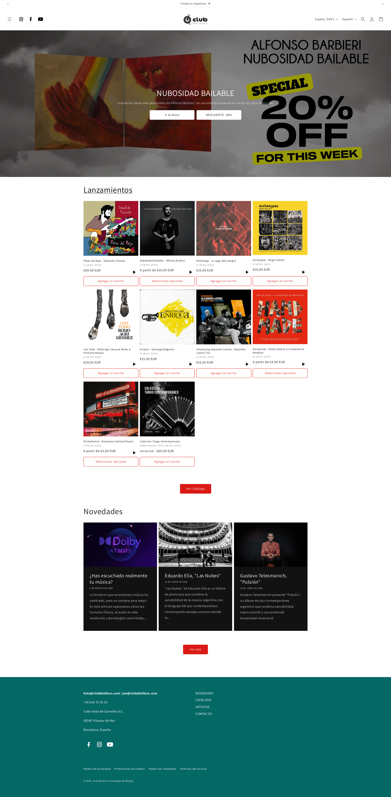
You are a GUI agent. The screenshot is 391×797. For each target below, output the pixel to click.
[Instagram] (21, 20)
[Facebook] (30, 20)
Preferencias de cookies (130, 769)
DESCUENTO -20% (219, 115)
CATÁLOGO (204, 700)
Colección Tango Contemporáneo (160, 441)
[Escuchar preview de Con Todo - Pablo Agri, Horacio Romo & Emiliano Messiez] (134, 364)
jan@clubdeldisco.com (140, 693)
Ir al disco (172, 115)
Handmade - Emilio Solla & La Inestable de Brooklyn (278, 351)
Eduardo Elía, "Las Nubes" (193, 575)
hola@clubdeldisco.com (102, 693)
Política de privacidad (97, 769)
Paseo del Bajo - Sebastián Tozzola (104, 260)
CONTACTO (204, 714)
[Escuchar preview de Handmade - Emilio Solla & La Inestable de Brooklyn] (303, 364)
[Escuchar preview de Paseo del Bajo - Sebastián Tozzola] (134, 272)
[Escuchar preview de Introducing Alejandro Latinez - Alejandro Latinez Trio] (247, 364)
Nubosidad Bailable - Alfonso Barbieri (162, 260)
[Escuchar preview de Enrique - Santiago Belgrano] (190, 364)
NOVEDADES (204, 693)
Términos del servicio (193, 769)
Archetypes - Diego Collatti (268, 260)
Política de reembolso (163, 769)
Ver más (195, 649)
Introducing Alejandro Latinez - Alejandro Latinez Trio (221, 351)
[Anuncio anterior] (7, 4)
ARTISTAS (203, 707)
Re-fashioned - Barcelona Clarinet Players (108, 441)
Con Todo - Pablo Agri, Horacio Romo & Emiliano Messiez (107, 351)
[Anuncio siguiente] (383, 4)
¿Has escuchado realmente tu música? (118, 578)
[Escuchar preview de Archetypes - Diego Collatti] (303, 272)
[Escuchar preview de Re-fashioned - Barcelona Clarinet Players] (134, 452)
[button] (9, 19)
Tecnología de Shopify (121, 780)
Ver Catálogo (195, 489)
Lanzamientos (107, 189)
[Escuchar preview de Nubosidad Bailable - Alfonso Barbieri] (190, 272)
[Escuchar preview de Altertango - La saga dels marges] (247, 272)
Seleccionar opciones (167, 281)
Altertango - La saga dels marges (216, 260)
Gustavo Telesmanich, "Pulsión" (263, 578)
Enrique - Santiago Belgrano (157, 349)
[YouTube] (40, 20)
